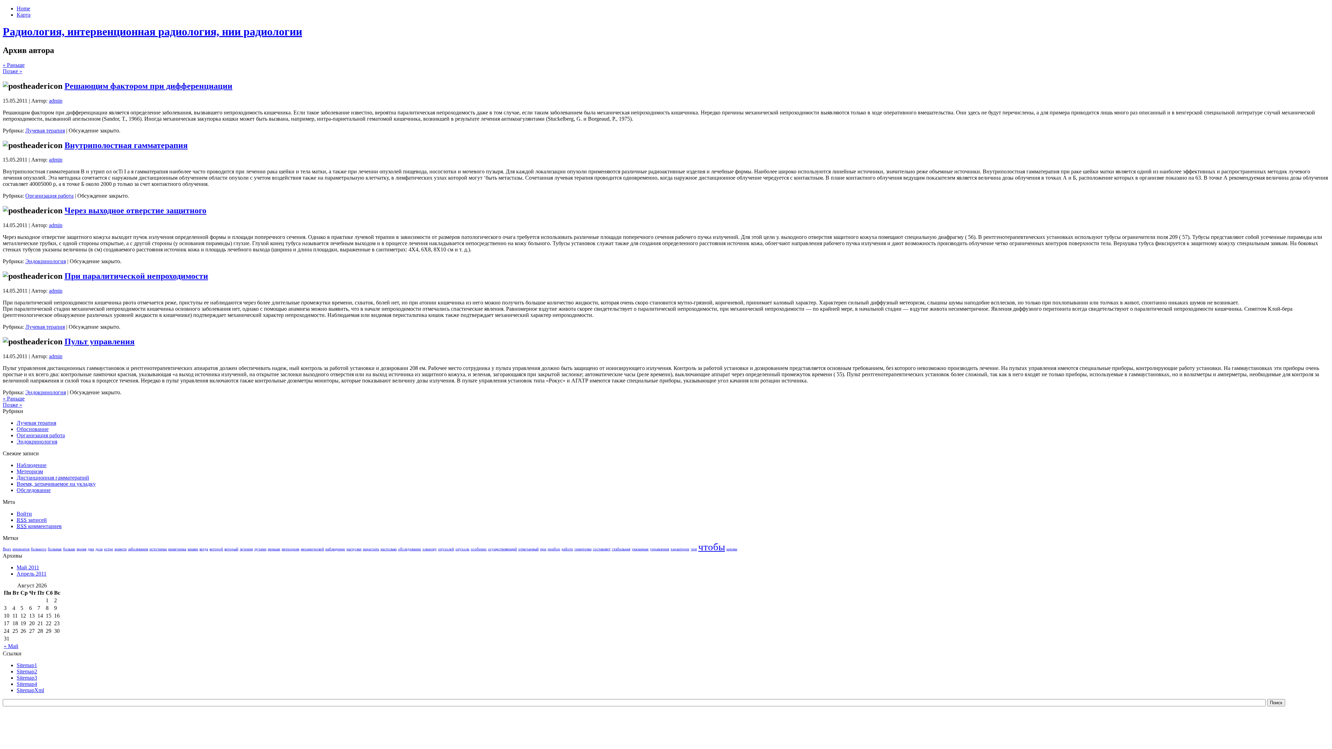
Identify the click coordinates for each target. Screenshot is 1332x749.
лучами (260, 549)
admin (55, 101)
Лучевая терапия (45, 131)
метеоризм (290, 549)
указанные (640, 549)
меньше (274, 549)
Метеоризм (30, 471)
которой (216, 549)
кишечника (177, 549)
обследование (409, 549)
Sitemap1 (27, 665)
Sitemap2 (27, 671)
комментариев (39, 526)
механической (312, 549)
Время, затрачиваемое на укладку (56, 484)
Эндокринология (45, 261)
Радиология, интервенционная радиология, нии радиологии (152, 31)
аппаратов (20, 549)
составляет (601, 549)
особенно (479, 549)
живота (120, 549)
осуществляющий (502, 549)
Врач (7, 549)
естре (108, 549)
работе (567, 549)
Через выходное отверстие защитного (135, 210)
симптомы (582, 549)
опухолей (446, 549)
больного (38, 549)
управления (659, 549)
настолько (389, 549)
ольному (429, 549)
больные (55, 549)
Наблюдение (31, 465)
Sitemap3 (27, 678)
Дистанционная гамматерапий (53, 478)
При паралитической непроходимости (136, 276)
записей (32, 520)
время (81, 549)
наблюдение (335, 549)
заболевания (138, 549)
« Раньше (14, 65)
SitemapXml (30, 690)
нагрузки (354, 549)
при (543, 549)
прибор (554, 549)
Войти (24, 514)
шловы (731, 549)
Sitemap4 (27, 684)
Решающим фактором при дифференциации (148, 86)
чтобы (711, 546)
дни (91, 549)
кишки (193, 549)
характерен (680, 549)
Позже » (12, 71)
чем (694, 549)
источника (158, 549)
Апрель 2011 (31, 574)
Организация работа (49, 196)
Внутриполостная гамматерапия (126, 145)
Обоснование (33, 429)
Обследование (34, 490)
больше (69, 549)
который (231, 549)
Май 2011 (28, 567)
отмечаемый (528, 549)
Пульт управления (100, 341)
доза (99, 549)
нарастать (371, 549)
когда (203, 549)
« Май (11, 646)
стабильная (621, 549)
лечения (246, 549)
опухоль (462, 549)
